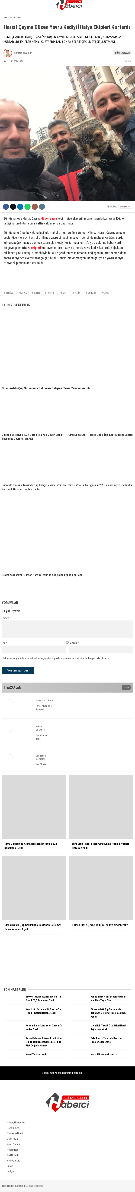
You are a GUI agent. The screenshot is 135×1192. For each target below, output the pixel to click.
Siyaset (9, 43)
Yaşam (8, 64)
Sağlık (8, 78)
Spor (8, 57)
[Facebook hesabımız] (22, 1186)
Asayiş (8, 50)
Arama (98, 17)
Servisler (10, 93)
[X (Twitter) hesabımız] (43, 1186)
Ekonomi (10, 36)
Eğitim (8, 71)
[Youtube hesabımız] (86, 1186)
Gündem (9, 29)
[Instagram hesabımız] (65, 1186)
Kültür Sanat (12, 85)
